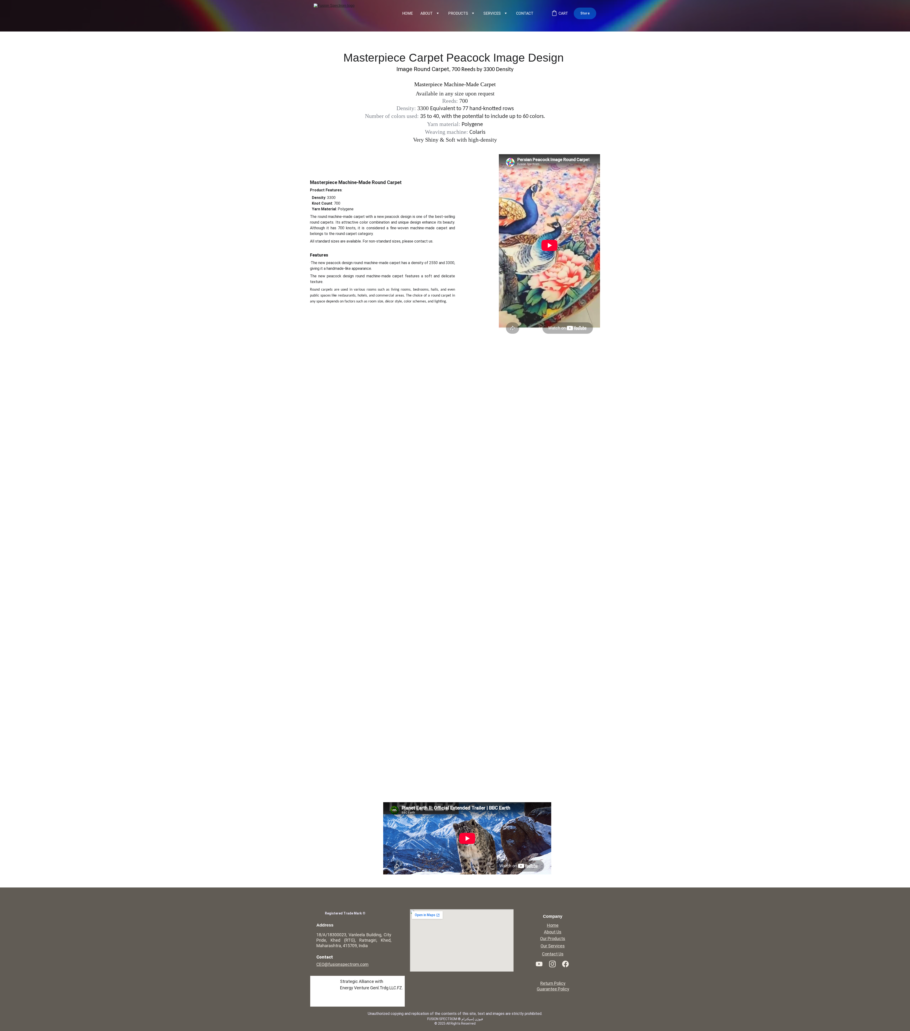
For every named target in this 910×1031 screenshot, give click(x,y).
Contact (524, 13)
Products (458, 13)
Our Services (553, 945)
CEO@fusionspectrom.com (342, 964)
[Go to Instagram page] (554, 964)
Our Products (552, 938)
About (426, 13)
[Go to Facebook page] (565, 964)
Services (492, 13)
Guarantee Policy (553, 988)
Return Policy (552, 983)
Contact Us (553, 953)
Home (407, 13)
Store (585, 13)
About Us (552, 931)
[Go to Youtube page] (541, 964)
